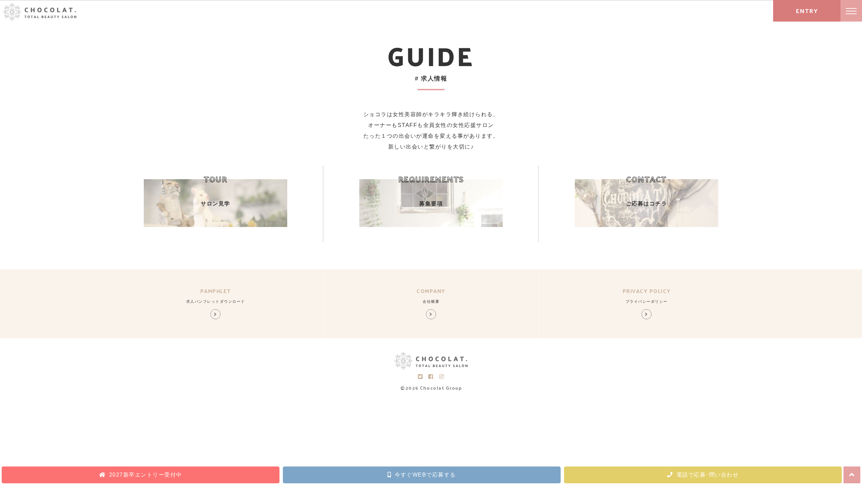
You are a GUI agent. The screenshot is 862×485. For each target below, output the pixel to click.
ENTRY (807, 10)
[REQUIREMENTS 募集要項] (431, 225)
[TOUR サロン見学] (216, 225)
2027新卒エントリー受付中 (145, 475)
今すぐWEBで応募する (425, 475)
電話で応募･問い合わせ (707, 475)
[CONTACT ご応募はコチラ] (647, 225)
